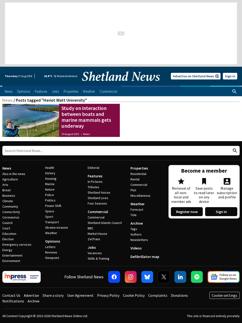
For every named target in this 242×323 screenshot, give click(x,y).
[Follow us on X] (164, 277)
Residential (138, 174)
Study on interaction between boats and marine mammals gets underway (86, 117)
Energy (7, 250)
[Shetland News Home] (121, 84)
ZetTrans (94, 239)
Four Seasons (97, 203)
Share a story (53, 295)
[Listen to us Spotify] (197, 277)
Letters (50, 247)
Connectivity (11, 212)
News (7, 100)
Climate (7, 201)
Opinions (52, 241)
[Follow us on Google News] (223, 277)
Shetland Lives (98, 198)
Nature (50, 189)
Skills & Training (98, 258)
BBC (90, 228)
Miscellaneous (140, 195)
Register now (187, 211)
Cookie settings (224, 295)
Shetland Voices (99, 192)
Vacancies (95, 253)
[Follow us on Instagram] (131, 277)
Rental (134, 179)
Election (8, 239)
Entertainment (12, 255)
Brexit (6, 190)
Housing (50, 178)
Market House (97, 233)
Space (49, 211)
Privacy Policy (108, 295)
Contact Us (11, 295)
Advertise (31, 295)
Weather (51, 233)
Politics (50, 200)
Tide (133, 215)
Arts (5, 185)
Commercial (98, 211)
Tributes (93, 187)
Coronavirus (10, 217)
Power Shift (53, 206)
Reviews (51, 252)
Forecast (136, 209)
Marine (50, 184)
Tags (133, 229)
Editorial (93, 168)
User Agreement (80, 295)
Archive (136, 223)
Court (6, 228)
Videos (136, 248)
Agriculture (10, 179)
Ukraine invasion (56, 227)
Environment (11, 261)
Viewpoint (52, 258)
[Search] (234, 91)
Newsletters (139, 240)
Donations (179, 295)
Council (7, 223)
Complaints (157, 295)
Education (9, 233)
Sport (49, 216)
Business (8, 195)
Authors (136, 234)
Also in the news (13, 174)
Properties (139, 168)
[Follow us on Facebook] (114, 277)
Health (49, 168)
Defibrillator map (144, 256)
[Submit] (234, 151)
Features (95, 176)
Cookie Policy (134, 295)
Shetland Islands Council (105, 223)
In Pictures (95, 181)
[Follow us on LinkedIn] (180, 277)
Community (10, 206)
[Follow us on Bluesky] (147, 277)
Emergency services (16, 244)
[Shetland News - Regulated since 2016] (21, 277)
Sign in (230, 76)
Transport (52, 222)
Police (49, 195)
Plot (133, 190)
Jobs (92, 247)
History (50, 173)
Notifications (13, 301)
